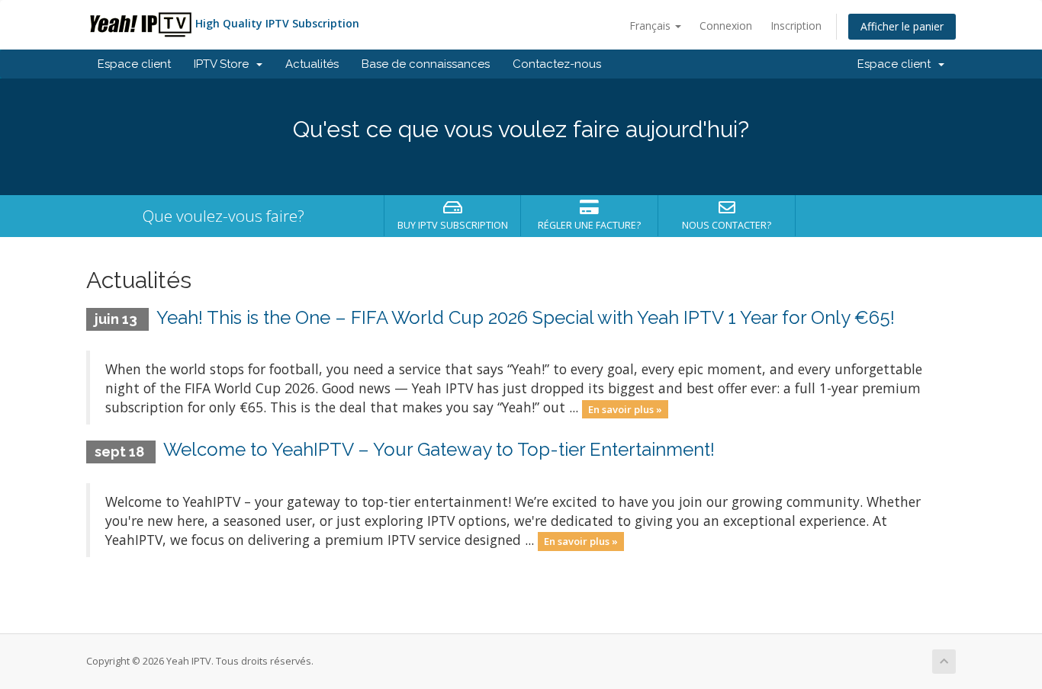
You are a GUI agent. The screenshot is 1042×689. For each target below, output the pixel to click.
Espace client (134, 64)
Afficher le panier (902, 26)
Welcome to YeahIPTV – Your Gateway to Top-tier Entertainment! (439, 449)
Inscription (796, 25)
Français (651, 25)
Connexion (725, 25)
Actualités (312, 64)
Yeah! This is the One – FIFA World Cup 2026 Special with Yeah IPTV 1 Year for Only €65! (525, 317)
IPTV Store (224, 64)
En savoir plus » (625, 408)
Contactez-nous (557, 64)
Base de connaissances (426, 64)
